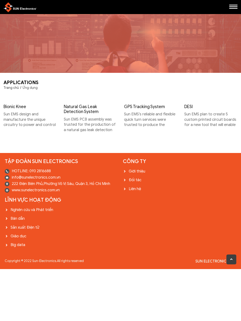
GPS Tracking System (144, 106)
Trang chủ (11, 88)
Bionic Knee (15, 106)
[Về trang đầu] (231, 259)
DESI (188, 106)
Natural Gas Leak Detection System (81, 109)
